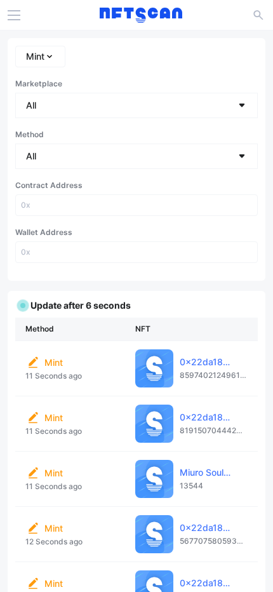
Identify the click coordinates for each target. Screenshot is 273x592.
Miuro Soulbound (215, 472)
